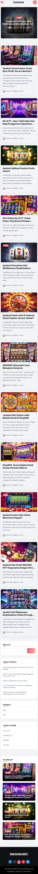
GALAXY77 (6, 731)
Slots (19, 17)
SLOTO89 (6, 745)
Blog (5, 345)
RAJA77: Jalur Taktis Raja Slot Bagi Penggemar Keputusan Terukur (18, 124)
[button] (34, 22)
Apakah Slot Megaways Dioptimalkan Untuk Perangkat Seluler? (19, 615)
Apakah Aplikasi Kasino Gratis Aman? (15, 681)
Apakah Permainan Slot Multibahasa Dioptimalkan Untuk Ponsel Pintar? (16, 268)
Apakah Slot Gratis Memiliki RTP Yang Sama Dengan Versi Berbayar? (18, 568)
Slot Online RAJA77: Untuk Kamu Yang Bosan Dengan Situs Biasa (16, 221)
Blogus (18, 871)
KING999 (6, 740)
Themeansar (27, 871)
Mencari (7, 645)
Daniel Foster (15, 27)
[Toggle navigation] (2, 2)
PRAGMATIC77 (8, 735)
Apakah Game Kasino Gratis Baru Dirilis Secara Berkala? (19, 22)
